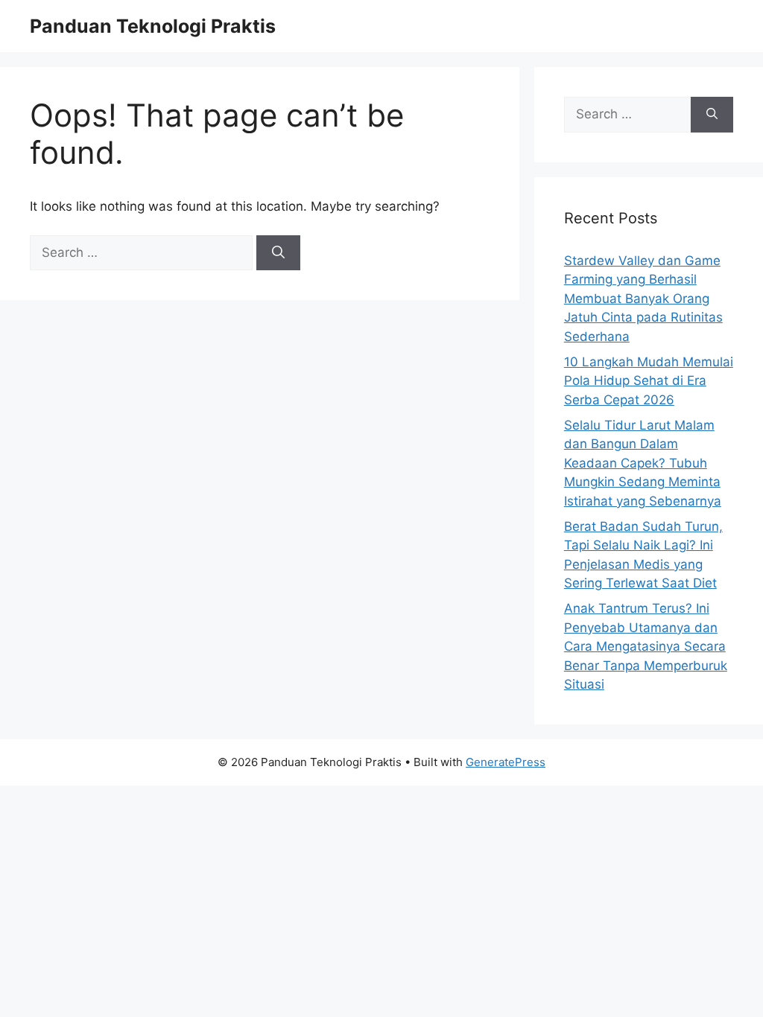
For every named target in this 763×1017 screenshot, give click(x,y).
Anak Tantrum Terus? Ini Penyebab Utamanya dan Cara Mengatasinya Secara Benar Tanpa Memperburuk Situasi (645, 646)
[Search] (278, 253)
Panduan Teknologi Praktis (153, 26)
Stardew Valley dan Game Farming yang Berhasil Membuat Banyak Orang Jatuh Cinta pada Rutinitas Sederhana (643, 298)
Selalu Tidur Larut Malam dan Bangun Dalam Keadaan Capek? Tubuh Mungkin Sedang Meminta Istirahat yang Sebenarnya (642, 463)
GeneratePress (505, 762)
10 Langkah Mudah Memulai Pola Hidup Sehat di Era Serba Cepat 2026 (648, 380)
